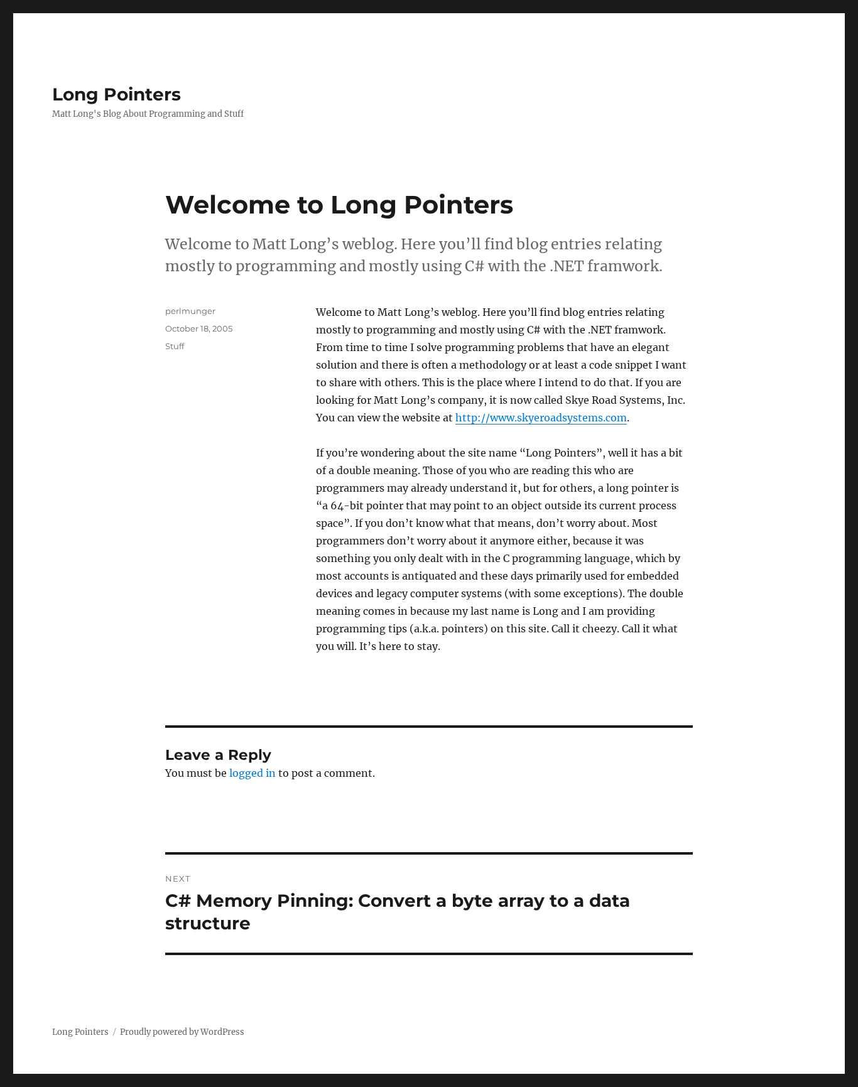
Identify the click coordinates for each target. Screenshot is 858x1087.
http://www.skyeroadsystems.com (541, 417)
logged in (252, 773)
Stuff (174, 346)
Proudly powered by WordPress (182, 1032)
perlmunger (190, 311)
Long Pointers (116, 94)
